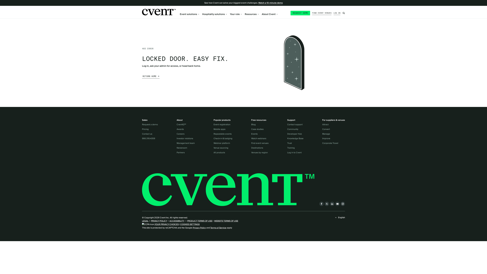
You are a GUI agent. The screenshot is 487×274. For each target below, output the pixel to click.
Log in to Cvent (294, 152)
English (341, 217)
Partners (181, 152)
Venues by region (259, 152)
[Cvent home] (159, 12)
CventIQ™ (181, 124)
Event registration (222, 124)
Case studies (257, 129)
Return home (149, 76)
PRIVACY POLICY (159, 221)
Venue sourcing (221, 148)
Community (292, 129)
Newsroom (182, 148)
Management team (186, 143)
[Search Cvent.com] (343, 13)
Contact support (295, 124)
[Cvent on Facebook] (321, 204)
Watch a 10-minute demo (270, 3)
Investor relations (185, 138)
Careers (180, 134)
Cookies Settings (190, 224)
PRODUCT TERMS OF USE (199, 221)
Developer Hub (294, 134)
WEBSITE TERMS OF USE (226, 221)
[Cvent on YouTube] (337, 204)
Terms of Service (218, 228)
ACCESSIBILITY (177, 221)
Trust (289, 143)
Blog (253, 124)
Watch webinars (258, 138)
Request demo (300, 13)
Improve (326, 138)
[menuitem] (189, 14)
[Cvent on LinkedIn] (332, 204)
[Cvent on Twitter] (327, 204)
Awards (180, 129)
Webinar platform (222, 143)
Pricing (145, 129)
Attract (325, 124)
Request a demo (150, 124)
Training (291, 148)
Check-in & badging (223, 138)
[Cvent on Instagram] (343, 204)
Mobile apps (219, 129)
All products (219, 152)
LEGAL (145, 221)
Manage (326, 134)
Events (254, 134)
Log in (337, 13)
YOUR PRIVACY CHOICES (166, 224)
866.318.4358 (148, 138)
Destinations (257, 148)
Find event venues (322, 13)
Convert (326, 129)
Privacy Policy (199, 228)
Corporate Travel (330, 143)
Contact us (147, 134)
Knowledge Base (295, 138)
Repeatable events (223, 134)
